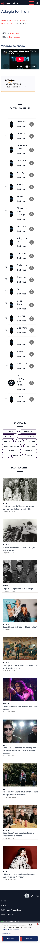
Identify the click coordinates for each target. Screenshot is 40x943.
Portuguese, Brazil (11, 921)
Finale (20, 396)
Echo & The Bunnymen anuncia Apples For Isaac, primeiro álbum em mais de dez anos (19, 750)
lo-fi (20, 441)
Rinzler (20, 196)
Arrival (20, 351)
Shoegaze (17, 456)
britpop (10, 431)
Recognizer (22, 160)
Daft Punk (23, 20)
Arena (20, 184)
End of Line (22, 265)
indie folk (7, 441)
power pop (10, 451)
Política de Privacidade (11, 910)
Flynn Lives (22, 363)
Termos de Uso (7, 914)
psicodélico (28, 451)
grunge (8, 436)
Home (3, 901)
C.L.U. (19, 339)
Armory (20, 172)
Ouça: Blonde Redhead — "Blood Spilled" (20, 627)
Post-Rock (30, 446)
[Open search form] (37, 3)
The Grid (21, 133)
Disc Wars (22, 328)
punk (5, 456)
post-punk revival (11, 446)
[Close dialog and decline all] (38, 924)
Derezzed (21, 277)
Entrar (35, 895)
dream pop (28, 431)
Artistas (12, 20)
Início (3, 20)
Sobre (3, 905)
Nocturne (21, 253)
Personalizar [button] (6, 933)
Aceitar (29, 939)
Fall (18, 289)
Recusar (10, 939)
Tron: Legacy (6, 23)
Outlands (21, 226)
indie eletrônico (27, 436)
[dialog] (20, 933)
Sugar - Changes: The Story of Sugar (18, 588)
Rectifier (21, 316)
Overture (21, 121)
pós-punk (31, 441)
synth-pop (31, 456)
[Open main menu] (31, 3)
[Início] (9, 3)
